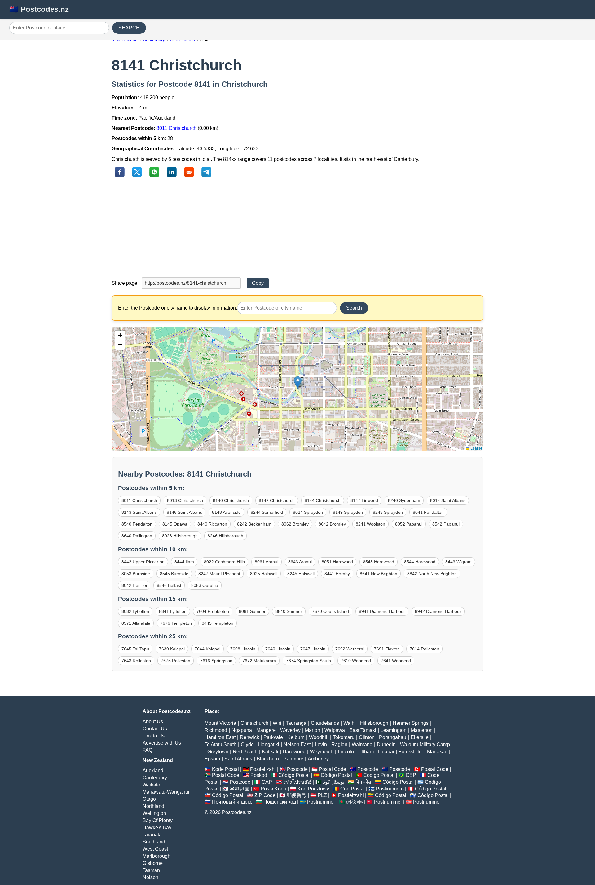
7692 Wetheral (349, 648)
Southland (154, 841)
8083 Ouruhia (204, 585)
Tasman (151, 870)
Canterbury (155, 777)
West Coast (155, 849)
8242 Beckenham (254, 524)
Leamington (394, 730)
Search (354, 307)
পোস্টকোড (354, 801)
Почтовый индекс (232, 801)
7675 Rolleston (175, 660)
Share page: (125, 283)
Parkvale (273, 737)
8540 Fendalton (136, 524)
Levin (321, 744)
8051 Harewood (337, 561)
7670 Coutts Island (330, 611)
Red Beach (245, 751)
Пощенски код (279, 801)
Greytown (217, 751)
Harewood (294, 751)
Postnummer (321, 801)
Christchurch (254, 723)
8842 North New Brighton (432, 573)
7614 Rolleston (424, 648)
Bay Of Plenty (158, 820)
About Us (153, 721)
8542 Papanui (446, 524)
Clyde (247, 744)
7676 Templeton (176, 623)
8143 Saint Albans (139, 512)
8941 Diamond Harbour (382, 611)
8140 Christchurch (231, 500)
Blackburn (268, 758)
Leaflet (475, 448)
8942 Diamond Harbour (438, 611)
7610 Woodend (356, 660)
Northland (153, 806)
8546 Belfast (169, 585)
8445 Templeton (217, 623)
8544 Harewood (419, 561)
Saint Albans (238, 758)
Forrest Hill (411, 751)
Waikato (151, 784)
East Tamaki (362, 730)
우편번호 (239, 788)
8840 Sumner (288, 611)
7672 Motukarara (259, 660)
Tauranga (296, 723)
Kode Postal (225, 769)
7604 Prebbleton (212, 611)
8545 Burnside (174, 573)
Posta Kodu (273, 788)
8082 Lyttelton (135, 611)
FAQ (147, 750)
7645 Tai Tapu (135, 648)
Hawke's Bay (157, 827)
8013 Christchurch (185, 500)
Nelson (150, 877)
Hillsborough (374, 723)
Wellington (154, 813)
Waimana (362, 744)
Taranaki (152, 834)
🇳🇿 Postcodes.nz (39, 9)
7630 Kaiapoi (172, 648)
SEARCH (129, 27)
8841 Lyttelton (173, 611)
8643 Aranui (300, 561)
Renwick (249, 737)
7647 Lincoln (312, 648)
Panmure (293, 758)
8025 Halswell (263, 573)
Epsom (212, 758)
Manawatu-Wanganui (166, 792)
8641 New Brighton (378, 573)
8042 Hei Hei (134, 585)
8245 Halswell (301, 573)
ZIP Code (264, 795)
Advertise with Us (162, 743)
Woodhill (318, 737)
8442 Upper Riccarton (143, 561)
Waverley (290, 730)
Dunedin (386, 744)
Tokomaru (344, 737)
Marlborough (156, 856)
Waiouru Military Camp (425, 744)
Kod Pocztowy (313, 788)
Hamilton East (220, 737)
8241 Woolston (370, 524)
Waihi (349, 723)
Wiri (277, 723)
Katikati (270, 751)
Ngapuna (241, 730)
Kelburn (296, 737)
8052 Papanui (408, 524)
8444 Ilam (184, 561)
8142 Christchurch (277, 500)
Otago (149, 799)
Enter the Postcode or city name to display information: (177, 307)
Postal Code (332, 769)
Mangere (266, 730)
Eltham (366, 751)
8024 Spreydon (308, 512)
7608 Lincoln (242, 648)
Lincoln (346, 751)
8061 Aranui (266, 561)
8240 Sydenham (404, 500)
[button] (298, 382)
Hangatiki (268, 744)
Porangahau (392, 737)
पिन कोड (363, 782)
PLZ (322, 795)
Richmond (216, 730)
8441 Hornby (337, 573)
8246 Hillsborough (225, 535)
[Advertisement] (297, 227)
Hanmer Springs (411, 723)
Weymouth (321, 751)
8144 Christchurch (323, 500)
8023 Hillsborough (180, 535)
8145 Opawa (174, 524)
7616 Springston (216, 660)
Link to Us (154, 735)
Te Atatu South (220, 744)
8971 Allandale (135, 623)
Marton (312, 730)
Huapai (386, 751)
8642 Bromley (332, 524)
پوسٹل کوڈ (333, 782)
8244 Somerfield (267, 512)
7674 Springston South (308, 660)
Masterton (422, 730)
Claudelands (325, 723)
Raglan (339, 744)
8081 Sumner (252, 611)
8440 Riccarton (212, 524)
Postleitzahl (263, 769)
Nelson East (297, 744)
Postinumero (390, 788)
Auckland (153, 770)
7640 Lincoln (277, 648)
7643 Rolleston (136, 660)
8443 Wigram (458, 561)
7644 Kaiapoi (207, 648)
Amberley (318, 758)
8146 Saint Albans (184, 512)
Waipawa (334, 730)
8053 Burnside (135, 573)
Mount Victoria (220, 723)
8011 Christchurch (176, 128)
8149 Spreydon (348, 512)
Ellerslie (420, 737)
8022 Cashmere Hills (224, 561)
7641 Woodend (396, 660)
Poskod (258, 775)
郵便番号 (296, 795)
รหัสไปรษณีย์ (297, 782)
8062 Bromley (295, 524)
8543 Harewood (378, 561)
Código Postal (294, 775)
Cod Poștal (352, 788)
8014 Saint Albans (447, 500)
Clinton (367, 737)
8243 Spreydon (388, 512)
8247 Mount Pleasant (219, 573)
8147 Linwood (364, 500)
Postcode (297, 769)
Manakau (437, 751)
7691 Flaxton (387, 648)
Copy (258, 283)
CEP (411, 775)
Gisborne (153, 863)
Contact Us (155, 728)
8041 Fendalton (428, 512)
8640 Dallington (136, 535)
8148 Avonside (226, 512)
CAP (267, 782)
